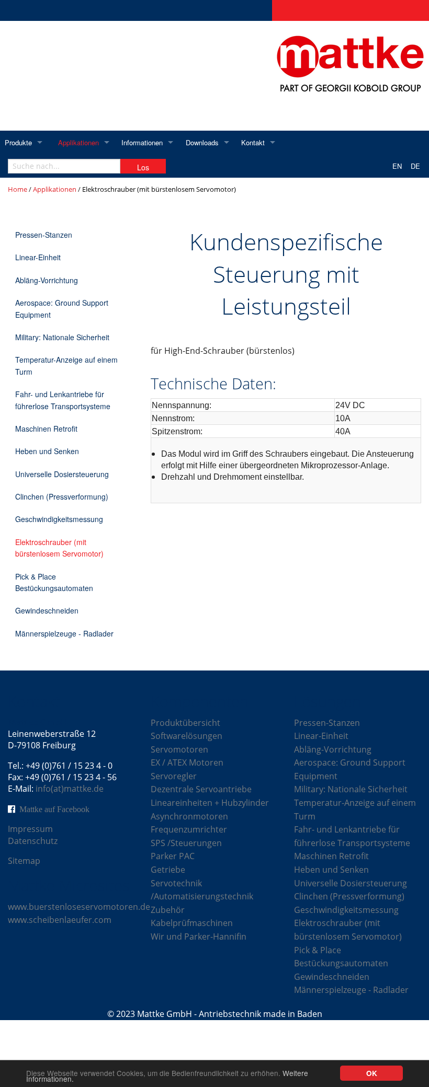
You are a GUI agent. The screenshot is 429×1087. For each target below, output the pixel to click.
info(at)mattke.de (70, 788)
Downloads (202, 142)
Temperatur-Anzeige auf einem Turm (66, 365)
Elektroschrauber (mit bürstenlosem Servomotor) (59, 548)
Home (17, 189)
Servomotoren (179, 749)
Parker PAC (173, 856)
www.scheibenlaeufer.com (59, 920)
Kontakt (253, 142)
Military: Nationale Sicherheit (62, 337)
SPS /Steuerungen (186, 843)
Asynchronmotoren (189, 816)
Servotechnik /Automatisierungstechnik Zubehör (202, 896)
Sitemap (24, 860)
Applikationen (78, 142)
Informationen (142, 142)
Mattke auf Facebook (54, 809)
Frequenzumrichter (189, 829)
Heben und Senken (47, 451)
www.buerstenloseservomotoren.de (79, 906)
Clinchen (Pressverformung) (61, 496)
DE (415, 166)
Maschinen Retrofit (46, 428)
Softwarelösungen (186, 736)
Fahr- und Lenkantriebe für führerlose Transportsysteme (62, 400)
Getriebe (168, 869)
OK (371, 1073)
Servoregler (174, 776)
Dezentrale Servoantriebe (201, 789)
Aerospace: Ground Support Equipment (61, 308)
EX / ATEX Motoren (187, 762)
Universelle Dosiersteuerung (62, 474)
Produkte (18, 142)
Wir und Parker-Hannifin (198, 936)
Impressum (30, 829)
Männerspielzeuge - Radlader (64, 633)
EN (397, 166)
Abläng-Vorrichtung (46, 280)
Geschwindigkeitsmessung (59, 519)
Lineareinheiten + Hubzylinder (210, 802)
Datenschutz (33, 841)
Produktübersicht (185, 722)
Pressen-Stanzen (43, 234)
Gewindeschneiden (46, 610)
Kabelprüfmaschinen (192, 923)
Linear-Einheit (38, 257)
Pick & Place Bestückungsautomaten (54, 582)
